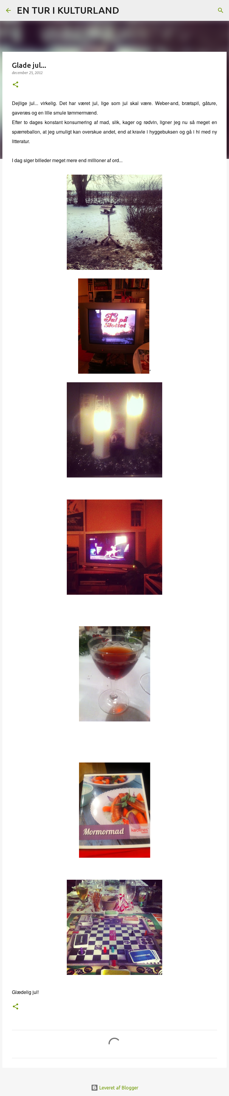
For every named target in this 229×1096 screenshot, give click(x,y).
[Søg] (127, 10)
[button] (15, 85)
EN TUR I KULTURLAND (68, 10)
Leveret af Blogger (118, 1087)
